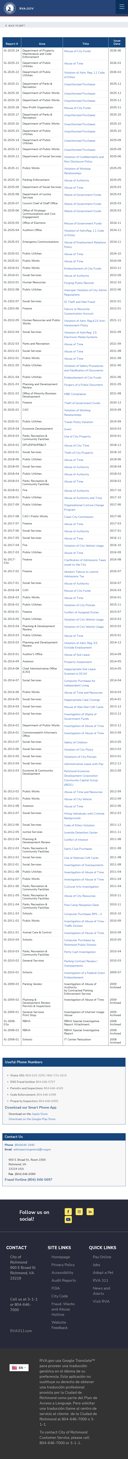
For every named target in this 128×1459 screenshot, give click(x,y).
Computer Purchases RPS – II (83, 914)
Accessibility (62, 1272)
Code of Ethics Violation (79, 825)
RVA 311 (100, 1280)
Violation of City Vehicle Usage (84, 546)
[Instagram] (79, 1211)
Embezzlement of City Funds (83, 268)
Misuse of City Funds (78, 51)
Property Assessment (78, 662)
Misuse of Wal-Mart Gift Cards (83, 707)
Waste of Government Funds (82, 195)
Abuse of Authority (77, 180)
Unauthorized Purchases (79, 84)
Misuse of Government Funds (83, 223)
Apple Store (40, 1114)
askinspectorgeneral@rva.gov (32, 1149)
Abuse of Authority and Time (83, 498)
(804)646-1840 (25, 1145)
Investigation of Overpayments (83, 865)
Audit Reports (64, 1280)
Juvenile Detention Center (81, 832)
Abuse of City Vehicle (78, 799)
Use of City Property (77, 436)
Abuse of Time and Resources (83, 693)
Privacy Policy (63, 1264)
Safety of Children (75, 742)
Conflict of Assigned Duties (81, 612)
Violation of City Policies (79, 605)
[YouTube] (68, 1219)
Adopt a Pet (103, 1272)
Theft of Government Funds (82, 403)
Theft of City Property (78, 453)
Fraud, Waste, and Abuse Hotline (63, 1309)
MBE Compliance (75, 394)
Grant (67, 429)
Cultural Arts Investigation (81, 887)
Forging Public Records (79, 283)
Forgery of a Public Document (84, 385)
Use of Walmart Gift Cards (81, 858)
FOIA (56, 1288)
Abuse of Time (73, 63)
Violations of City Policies (80, 757)
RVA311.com (21, 1330)
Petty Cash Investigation (80, 952)
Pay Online (102, 1256)
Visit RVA (101, 1301)
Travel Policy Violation (78, 422)
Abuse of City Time (76, 445)
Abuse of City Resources (80, 896)
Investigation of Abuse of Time (84, 726)
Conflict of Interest (76, 840)
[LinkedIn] (90, 1211)
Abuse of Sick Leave (77, 655)
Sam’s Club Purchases (78, 849)
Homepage (61, 1256)
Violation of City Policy (78, 749)
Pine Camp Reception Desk (81, 905)
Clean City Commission (78, 517)
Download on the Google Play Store (32, 1119)
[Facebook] (68, 1211)
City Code (60, 1296)
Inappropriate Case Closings (82, 700)
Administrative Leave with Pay (83, 764)
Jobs (96, 1264)
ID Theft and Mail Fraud (79, 302)
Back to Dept (17, 25)
